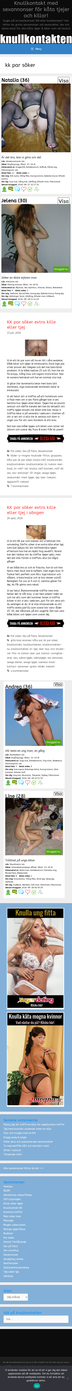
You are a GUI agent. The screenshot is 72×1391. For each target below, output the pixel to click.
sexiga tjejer (49, 473)
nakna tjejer (25, 657)
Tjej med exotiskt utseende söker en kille (27, 1128)
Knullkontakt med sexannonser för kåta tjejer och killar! (36, 9)
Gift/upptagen (12, 1199)
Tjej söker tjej (11, 1271)
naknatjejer (40, 657)
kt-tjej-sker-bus (39, 649)
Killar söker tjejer (13, 1203)
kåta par (12, 460)
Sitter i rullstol (12, 1150)
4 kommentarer (20, 670)
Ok (36, 1385)
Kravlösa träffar (12, 1212)
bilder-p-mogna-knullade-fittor (30, 455)
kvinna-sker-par (30, 653)
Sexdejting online (13, 1259)
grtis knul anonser (21, 640)
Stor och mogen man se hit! (19, 1133)
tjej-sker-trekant (45, 477)
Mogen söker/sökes (14, 1224)
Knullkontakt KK (12, 1207)
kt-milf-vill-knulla (25, 468)
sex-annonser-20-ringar (26, 473)
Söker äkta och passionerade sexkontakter (28, 1141)
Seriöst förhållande (14, 1241)
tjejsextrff (13, 481)
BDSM (6, 1190)
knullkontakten (16, 464)
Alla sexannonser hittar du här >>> (23, 1168)
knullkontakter (34, 464)
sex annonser (55, 657)
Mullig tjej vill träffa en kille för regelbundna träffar (33, 1124)
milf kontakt (45, 468)
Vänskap (8, 1276)
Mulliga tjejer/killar (14, 1229)
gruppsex (56, 455)
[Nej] (67, 1378)
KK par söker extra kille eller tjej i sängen (31, 510)
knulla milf (39, 460)
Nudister (8, 1233)
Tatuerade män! (12, 1154)
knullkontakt (54, 460)
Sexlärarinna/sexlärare (16, 1267)
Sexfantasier (10, 1263)
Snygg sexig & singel (15, 1137)
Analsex (8, 1186)
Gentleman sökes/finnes (17, 1195)
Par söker (16, 451)
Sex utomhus (11, 1250)
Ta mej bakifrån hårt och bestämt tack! (26, 1145)
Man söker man (12, 1216)
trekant (24, 481)
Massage (8, 1220)
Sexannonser (45, 451)
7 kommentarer (20, 486)
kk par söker (25, 460)
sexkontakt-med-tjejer (20, 477)
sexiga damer (14, 662)
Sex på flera (30, 451)
